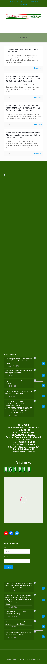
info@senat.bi (24, 4)
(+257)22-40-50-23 (32, 2)
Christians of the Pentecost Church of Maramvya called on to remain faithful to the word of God (23, 135)
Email (6, 557)
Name (6, 547)
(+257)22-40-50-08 (16, 2)
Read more (38, 68)
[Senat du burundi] (17, 472)
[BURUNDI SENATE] (23, 16)
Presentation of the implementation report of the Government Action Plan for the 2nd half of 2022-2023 (23, 78)
